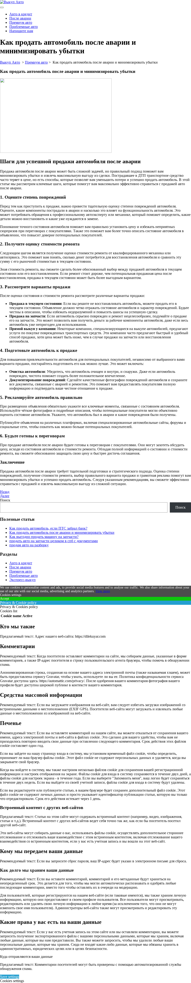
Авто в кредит (20, 14)
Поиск (5, 500)
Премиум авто (20, 22)
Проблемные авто (23, 27)
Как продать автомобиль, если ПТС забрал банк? (48, 528)
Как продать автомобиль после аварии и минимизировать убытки (61, 532)
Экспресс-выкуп (22, 580)
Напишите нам (21, 31)
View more (103, 591)
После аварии (20, 18)
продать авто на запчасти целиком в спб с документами (53, 541)
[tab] (2, 7)
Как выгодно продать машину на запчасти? (43, 537)
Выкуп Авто (10, 62)
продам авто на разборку (29, 545)
